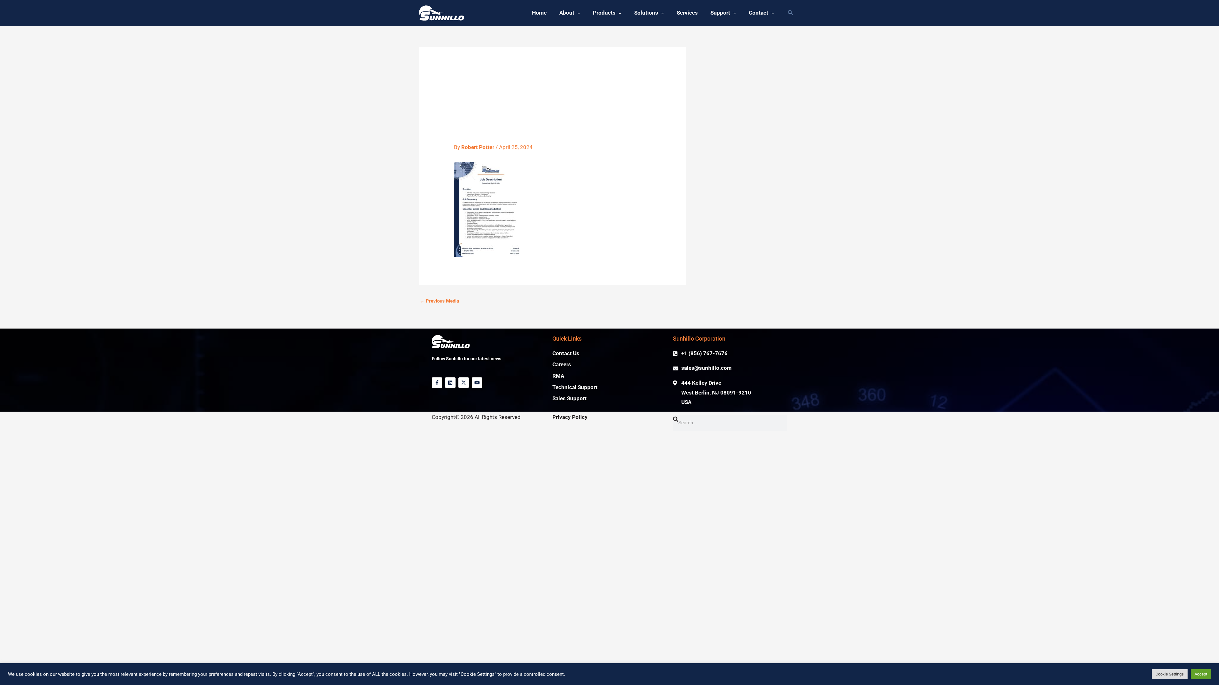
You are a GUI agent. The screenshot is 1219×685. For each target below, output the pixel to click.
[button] (790, 13)
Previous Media (439, 301)
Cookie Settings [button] (1170, 674)
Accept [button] (1201, 674)
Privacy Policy (570, 417)
